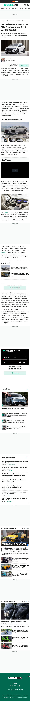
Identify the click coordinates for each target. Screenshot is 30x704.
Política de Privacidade (7, 695)
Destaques (13, 8)
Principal (3, 20)
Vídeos (21, 8)
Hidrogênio (9, 476)
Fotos (25, 8)
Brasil (6, 212)
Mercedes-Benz (10, 20)
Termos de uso (24, 695)
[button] (2, 140)
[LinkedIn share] (15, 368)
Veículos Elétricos (11, 464)
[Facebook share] (9, 368)
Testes (8, 8)
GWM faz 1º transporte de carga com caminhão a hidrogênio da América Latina (13, 474)
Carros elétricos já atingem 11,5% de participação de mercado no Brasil (12, 486)
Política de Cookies (17, 695)
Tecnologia (9, 501)
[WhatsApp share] (18, 368)
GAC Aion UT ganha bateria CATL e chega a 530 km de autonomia (14, 492)
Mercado (8, 489)
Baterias (8, 495)
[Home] (11, 5)
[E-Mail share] (20, 368)
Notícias (3, 8)
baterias (3, 252)
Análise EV (10, 470)
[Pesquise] (25, 5)
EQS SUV (18, 20)
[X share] (12, 368)
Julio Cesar (11, 59)
